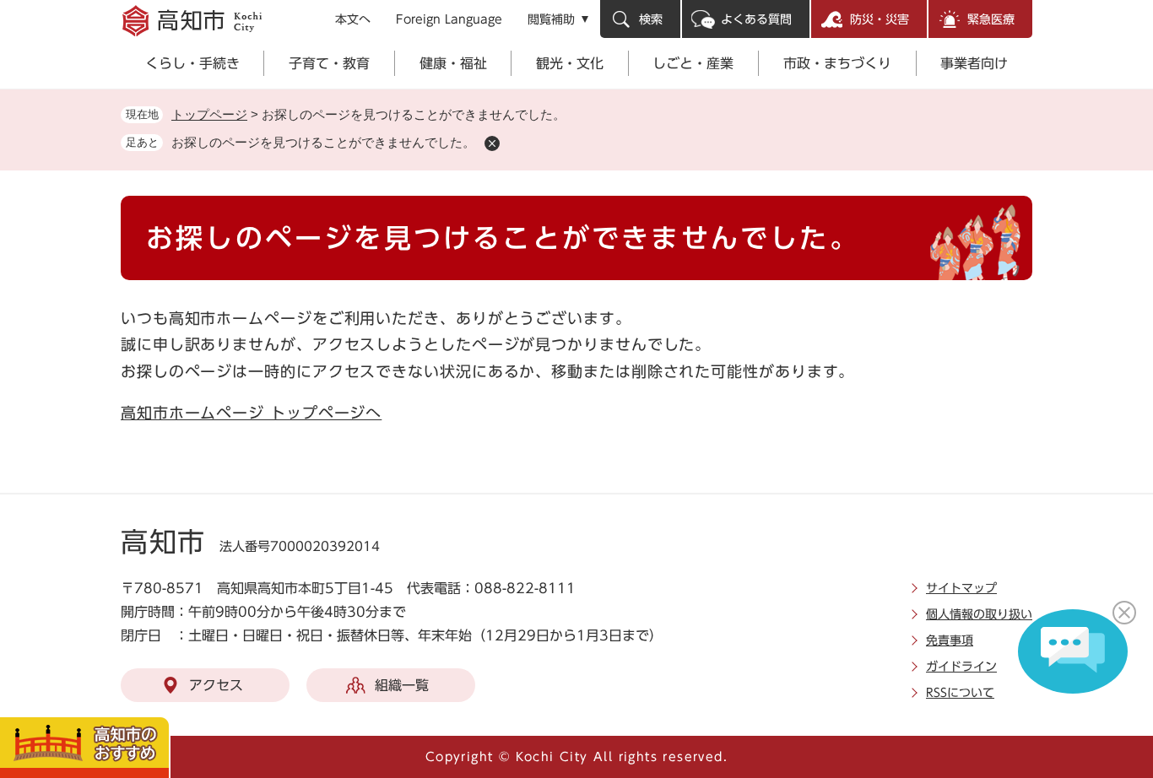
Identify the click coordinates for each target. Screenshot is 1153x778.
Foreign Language (449, 19)
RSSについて (960, 693)
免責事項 (949, 640)
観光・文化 (570, 63)
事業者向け (974, 63)
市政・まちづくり (837, 63)
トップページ (209, 114)
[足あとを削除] (492, 143)
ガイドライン (961, 667)
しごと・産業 (692, 63)
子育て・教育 (329, 63)
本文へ (353, 19)
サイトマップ (961, 588)
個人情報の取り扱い (979, 614)
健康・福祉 (453, 63)
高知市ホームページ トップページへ (251, 412)
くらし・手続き (192, 63)
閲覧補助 (551, 19)
